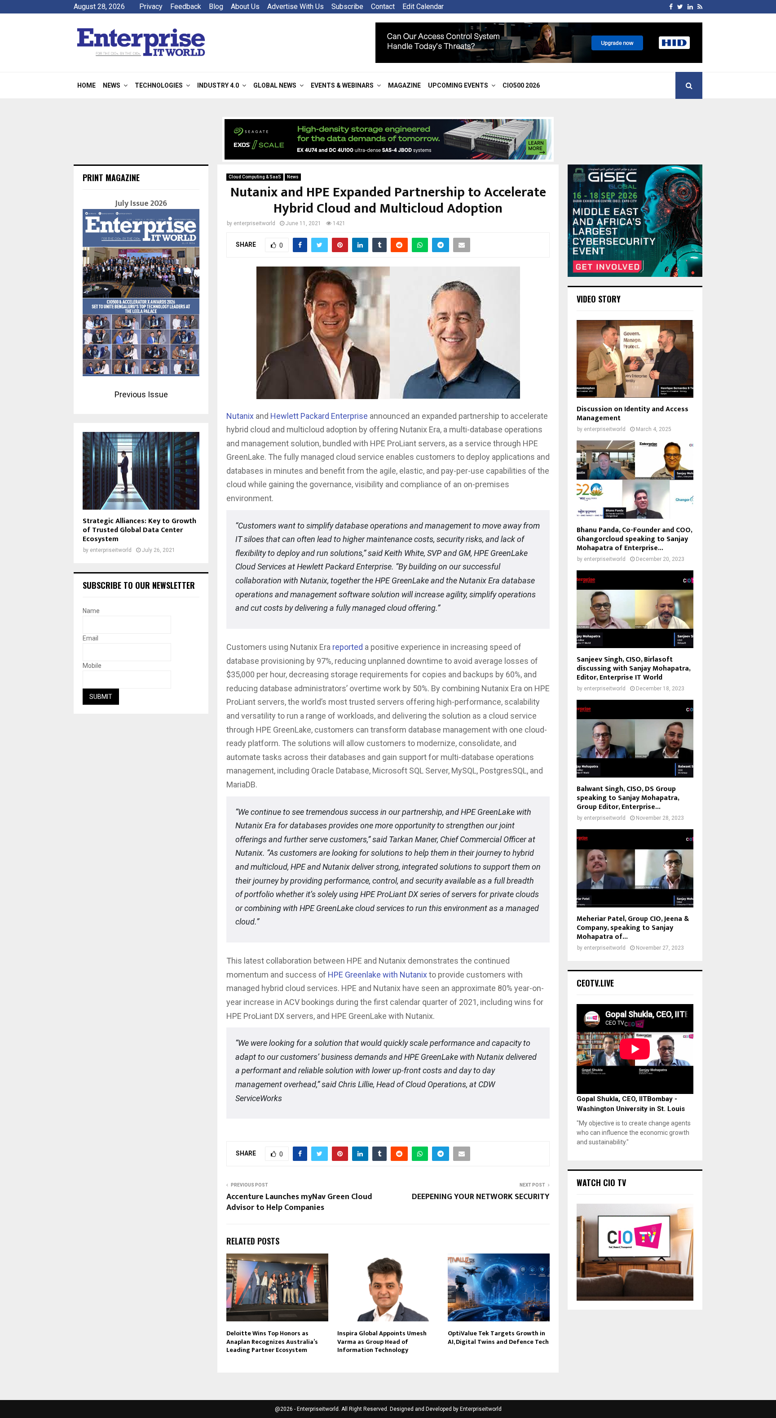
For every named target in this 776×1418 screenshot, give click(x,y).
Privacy (151, 6)
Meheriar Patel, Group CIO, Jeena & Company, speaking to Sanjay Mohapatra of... (633, 928)
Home (86, 85)
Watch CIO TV (601, 1182)
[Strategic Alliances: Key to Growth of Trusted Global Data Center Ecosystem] (141, 471)
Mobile (92, 665)
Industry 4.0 (218, 85)
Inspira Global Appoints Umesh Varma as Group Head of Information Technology (382, 1341)
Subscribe (347, 6)
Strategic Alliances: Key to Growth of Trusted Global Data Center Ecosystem (139, 530)
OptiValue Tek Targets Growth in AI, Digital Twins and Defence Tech (498, 1337)
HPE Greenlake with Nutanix (377, 974)
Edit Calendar (423, 6)
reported (347, 647)
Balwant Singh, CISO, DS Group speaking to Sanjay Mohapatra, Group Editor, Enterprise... (628, 798)
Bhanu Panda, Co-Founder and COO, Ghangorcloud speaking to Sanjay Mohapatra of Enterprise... (634, 539)
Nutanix (240, 416)
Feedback (185, 6)
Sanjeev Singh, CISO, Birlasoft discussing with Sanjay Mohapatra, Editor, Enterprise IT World (633, 668)
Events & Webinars (342, 85)
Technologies (159, 85)
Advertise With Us (295, 6)
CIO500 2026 (521, 85)
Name (91, 610)
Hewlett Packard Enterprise (320, 416)
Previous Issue (141, 394)
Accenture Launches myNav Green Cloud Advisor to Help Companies (299, 1202)
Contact (383, 6)
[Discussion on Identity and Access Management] (635, 359)
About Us (245, 6)
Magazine (404, 85)
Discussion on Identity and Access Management (632, 413)
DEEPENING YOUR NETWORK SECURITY (481, 1197)
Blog (216, 6)
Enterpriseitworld (481, 1409)
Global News (274, 85)
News (111, 85)
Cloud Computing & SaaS (255, 176)
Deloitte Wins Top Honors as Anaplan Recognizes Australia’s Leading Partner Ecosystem (272, 1341)
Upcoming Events (458, 85)
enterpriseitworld (254, 223)
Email (90, 638)
